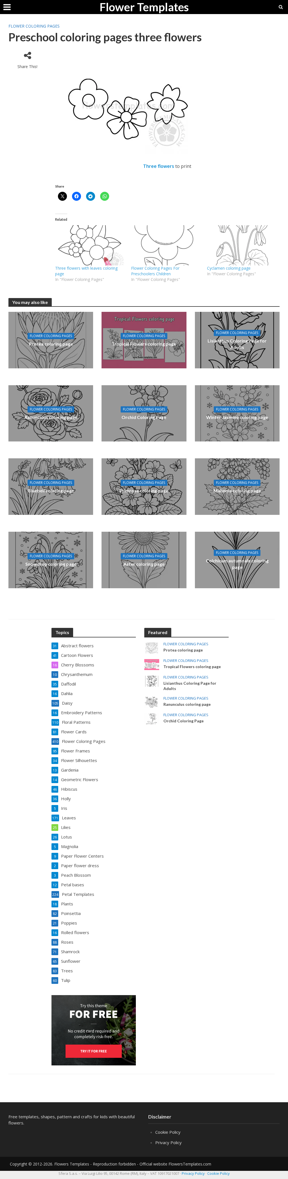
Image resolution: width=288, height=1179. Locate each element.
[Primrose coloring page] (144, 486)
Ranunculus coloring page (50, 417)
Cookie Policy (168, 1132)
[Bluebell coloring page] (50, 486)
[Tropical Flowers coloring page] (144, 339)
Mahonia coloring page (237, 490)
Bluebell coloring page (51, 490)
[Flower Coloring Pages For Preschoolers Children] (166, 245)
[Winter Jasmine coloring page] (237, 413)
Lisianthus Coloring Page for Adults (237, 344)
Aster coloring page (144, 564)
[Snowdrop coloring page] (50, 559)
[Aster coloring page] (144, 559)
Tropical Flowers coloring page (144, 343)
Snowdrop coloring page (50, 564)
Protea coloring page (51, 343)
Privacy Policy (168, 1142)
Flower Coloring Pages (34, 26)
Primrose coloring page (144, 490)
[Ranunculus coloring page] (50, 413)
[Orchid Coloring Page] (144, 413)
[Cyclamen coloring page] (242, 245)
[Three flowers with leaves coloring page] (90, 245)
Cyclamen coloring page (229, 268)
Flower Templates (144, 7)
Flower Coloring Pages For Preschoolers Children (155, 270)
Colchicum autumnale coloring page (237, 564)
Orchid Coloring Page (144, 417)
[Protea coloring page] (50, 339)
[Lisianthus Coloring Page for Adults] (151, 681)
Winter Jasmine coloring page (237, 417)
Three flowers (158, 166)
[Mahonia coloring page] (237, 486)
